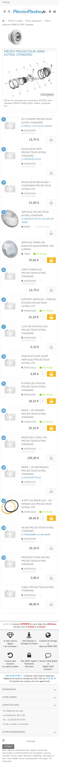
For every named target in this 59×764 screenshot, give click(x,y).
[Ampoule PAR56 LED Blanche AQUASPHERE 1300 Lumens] (10, 249)
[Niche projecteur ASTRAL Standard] (10, 534)
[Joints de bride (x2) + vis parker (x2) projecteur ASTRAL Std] (10, 507)
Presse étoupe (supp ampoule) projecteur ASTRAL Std (35, 359)
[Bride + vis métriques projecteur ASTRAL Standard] (10, 474)
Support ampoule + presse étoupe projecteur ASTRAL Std (38, 302)
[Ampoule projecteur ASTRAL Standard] (10, 219)
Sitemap (6, 2)
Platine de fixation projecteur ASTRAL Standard (33, 386)
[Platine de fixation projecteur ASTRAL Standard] (10, 390)
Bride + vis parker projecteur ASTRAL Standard (33, 413)
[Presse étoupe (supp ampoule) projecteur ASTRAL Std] (10, 363)
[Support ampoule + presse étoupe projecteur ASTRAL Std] (10, 306)
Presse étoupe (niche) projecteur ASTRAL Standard (35, 560)
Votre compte (9, 697)
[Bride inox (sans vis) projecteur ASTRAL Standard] (10, 444)
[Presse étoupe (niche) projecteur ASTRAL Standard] (10, 564)
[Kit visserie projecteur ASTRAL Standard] (10, 126)
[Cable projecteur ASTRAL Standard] (10, 594)
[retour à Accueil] (3, 21)
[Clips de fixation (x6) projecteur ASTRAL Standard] (10, 333)
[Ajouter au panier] (51, 260)
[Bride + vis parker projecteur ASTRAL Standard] (10, 417)
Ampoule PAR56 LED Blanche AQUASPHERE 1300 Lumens (37, 246)
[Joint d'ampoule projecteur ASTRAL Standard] (10, 276)
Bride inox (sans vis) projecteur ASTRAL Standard (34, 441)
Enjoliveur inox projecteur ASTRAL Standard (33, 152)
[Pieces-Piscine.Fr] (29, 11)
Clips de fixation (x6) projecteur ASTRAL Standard (34, 330)
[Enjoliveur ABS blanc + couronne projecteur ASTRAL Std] (10, 189)
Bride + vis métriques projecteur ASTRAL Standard (35, 470)
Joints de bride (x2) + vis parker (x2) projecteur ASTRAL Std (36, 504)
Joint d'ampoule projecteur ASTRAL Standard (33, 273)
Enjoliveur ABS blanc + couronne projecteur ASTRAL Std (36, 185)
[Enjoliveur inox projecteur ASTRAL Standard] (10, 156)
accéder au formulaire (19, 724)
